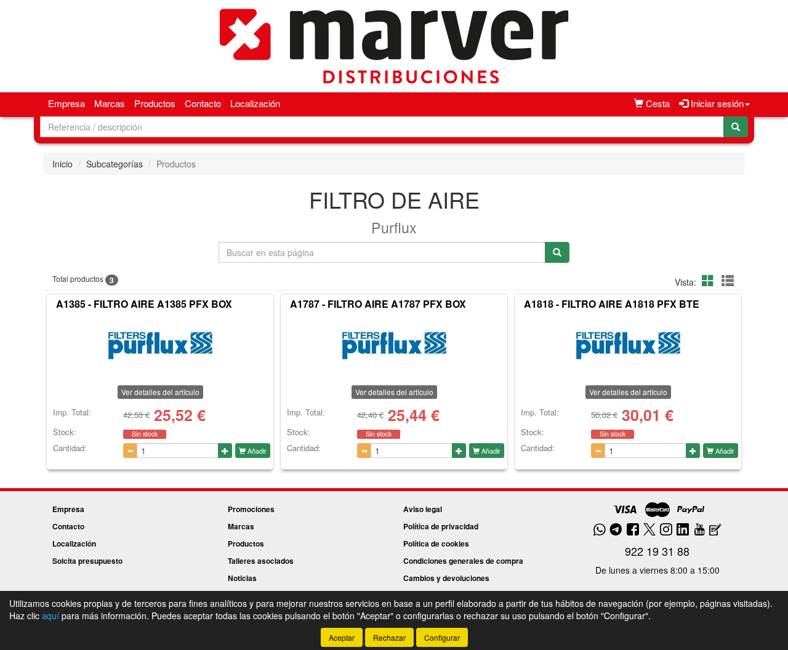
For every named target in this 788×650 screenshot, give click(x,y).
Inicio (62, 164)
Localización (255, 103)
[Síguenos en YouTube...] (699, 530)
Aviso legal (422, 509)
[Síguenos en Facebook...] (633, 530)
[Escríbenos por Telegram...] (615, 530)
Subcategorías (114, 164)
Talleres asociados (261, 560)
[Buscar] (735, 126)
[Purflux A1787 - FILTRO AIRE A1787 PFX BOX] (394, 345)
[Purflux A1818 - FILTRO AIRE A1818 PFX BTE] (628, 345)
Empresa (66, 103)
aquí (50, 615)
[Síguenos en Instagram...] (666, 530)
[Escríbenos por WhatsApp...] (599, 530)
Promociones (251, 509)
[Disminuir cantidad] (130, 450)
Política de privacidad (440, 526)
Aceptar (342, 637)
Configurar (442, 637)
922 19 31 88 (657, 551)
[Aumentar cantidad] (225, 450)
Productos (154, 103)
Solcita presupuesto (87, 560)
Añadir (256, 450)
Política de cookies (436, 543)
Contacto (203, 103)
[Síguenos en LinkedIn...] (683, 530)
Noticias (242, 578)
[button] (710, 280)
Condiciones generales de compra (463, 560)
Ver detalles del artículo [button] (160, 392)
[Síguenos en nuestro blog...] (715, 530)
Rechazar (389, 637)
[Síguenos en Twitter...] (649, 530)
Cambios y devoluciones (446, 578)
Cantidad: (70, 448)
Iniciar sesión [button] (716, 103)
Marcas (109, 103)
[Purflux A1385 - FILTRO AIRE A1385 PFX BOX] (160, 345)
